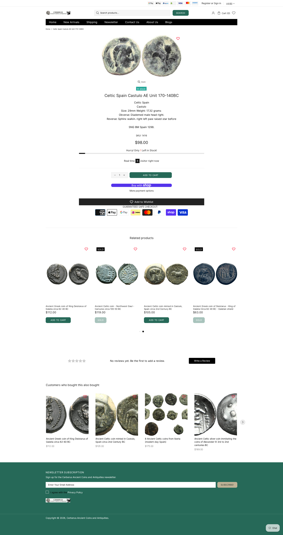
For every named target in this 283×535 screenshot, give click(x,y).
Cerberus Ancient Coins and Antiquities (58, 13)
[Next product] (243, 422)
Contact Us (132, 22)
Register (206, 3)
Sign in (217, 3)
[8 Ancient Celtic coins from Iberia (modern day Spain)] (166, 414)
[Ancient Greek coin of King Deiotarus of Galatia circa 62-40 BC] (67, 414)
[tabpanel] (166, 288)
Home (52, 22)
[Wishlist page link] (233, 13)
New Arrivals (71, 22)
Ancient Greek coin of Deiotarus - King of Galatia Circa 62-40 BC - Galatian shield (214, 307)
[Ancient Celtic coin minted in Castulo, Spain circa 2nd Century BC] (116, 414)
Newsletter (111, 22)
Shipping (91, 22)
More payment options (142, 190)
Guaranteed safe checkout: (140, 206)
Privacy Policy (75, 492)
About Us (152, 22)
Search (180, 13)
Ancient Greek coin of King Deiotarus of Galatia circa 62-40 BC (66, 307)
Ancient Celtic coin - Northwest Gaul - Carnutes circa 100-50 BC (114, 307)
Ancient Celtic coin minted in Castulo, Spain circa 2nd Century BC (163, 307)
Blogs (168, 22)
